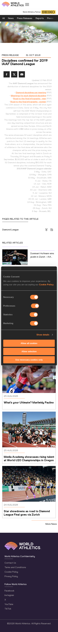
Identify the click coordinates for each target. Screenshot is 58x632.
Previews (51, 18)
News (11, 18)
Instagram (9, 595)
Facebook (9, 590)
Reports (40, 18)
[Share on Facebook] (7, 74)
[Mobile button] (27, 4)
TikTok (8, 608)
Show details (42, 334)
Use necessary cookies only (29, 360)
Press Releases (24, 18)
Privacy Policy (11, 576)
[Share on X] (14, 74)
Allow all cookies (29, 343)
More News (51, 524)
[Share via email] (22, 74)
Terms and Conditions (15, 567)
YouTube (9, 604)
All (3, 18)
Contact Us (10, 562)
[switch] (35, 305)
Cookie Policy (46, 284)
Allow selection (29, 351)
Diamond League (10, 229)
